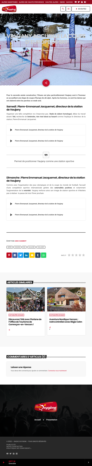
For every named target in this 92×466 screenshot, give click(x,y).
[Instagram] (82, 2)
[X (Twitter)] (79, 2)
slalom (31, 247)
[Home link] (9, 9)
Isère (46, 30)
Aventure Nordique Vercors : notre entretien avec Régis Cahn (65, 321)
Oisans (17, 247)
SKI (24, 247)
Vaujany (40, 247)
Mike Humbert (20, 241)
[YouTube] (76, 2)
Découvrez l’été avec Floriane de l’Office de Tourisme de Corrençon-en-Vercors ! (25, 322)
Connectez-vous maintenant (57, 371)
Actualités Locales (16, 315)
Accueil (37, 420)
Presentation (51, 420)
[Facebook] (85, 2)
